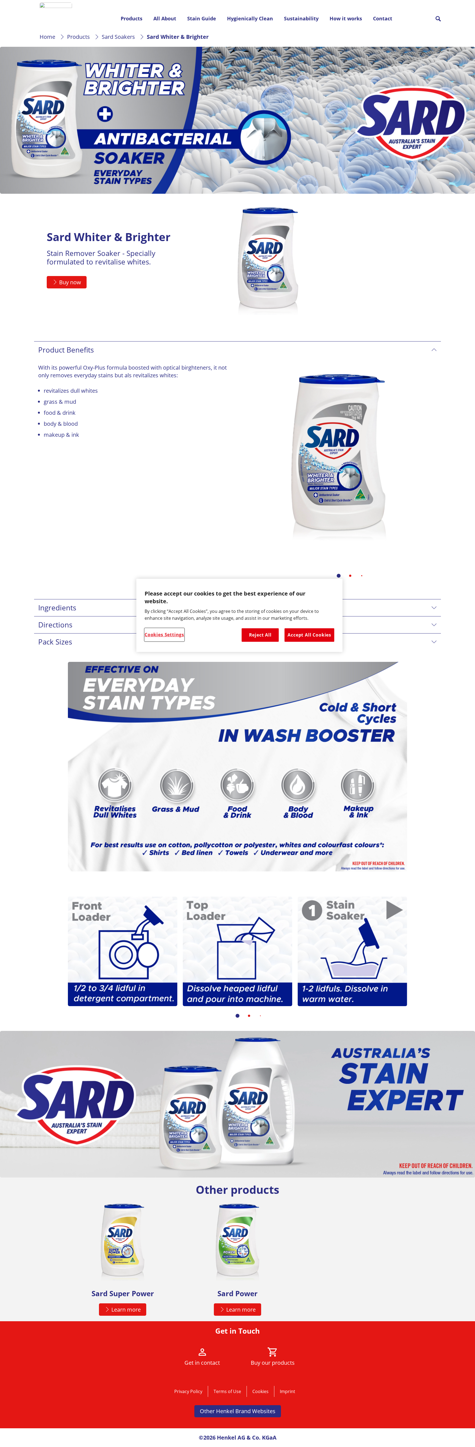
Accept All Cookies (309, 635)
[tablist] (338, 575)
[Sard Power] (237, 1262)
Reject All (260, 635)
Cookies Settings (164, 635)
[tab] (339, 576)
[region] (239, 615)
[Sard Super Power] (122, 1262)
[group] (338, 474)
